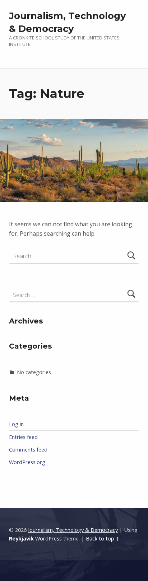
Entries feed (23, 437)
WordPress (48, 538)
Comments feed (28, 449)
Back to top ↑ (103, 538)
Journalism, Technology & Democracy (73, 529)
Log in (16, 424)
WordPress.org (27, 462)
